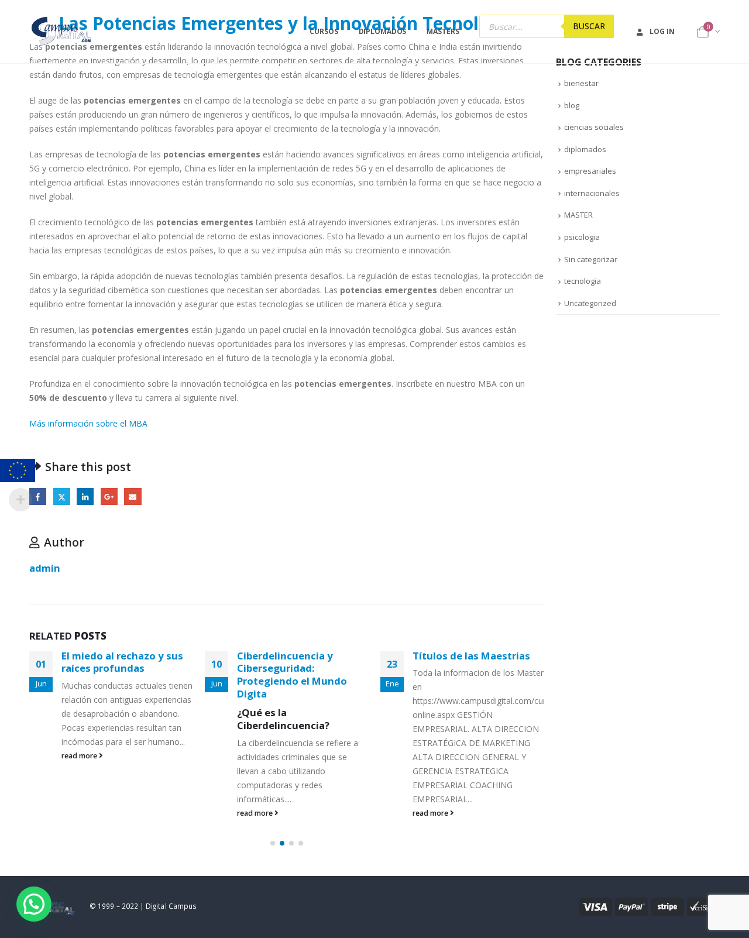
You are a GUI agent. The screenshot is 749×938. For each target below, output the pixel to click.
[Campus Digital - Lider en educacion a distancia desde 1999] (61, 32)
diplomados (585, 149)
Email (132, 496)
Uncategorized (590, 303)
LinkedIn (85, 496)
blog (571, 105)
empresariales (590, 171)
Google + (109, 496)
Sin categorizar (590, 259)
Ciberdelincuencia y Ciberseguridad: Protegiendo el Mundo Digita (292, 674)
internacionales (592, 193)
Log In (662, 31)
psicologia (582, 237)
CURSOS (324, 31)
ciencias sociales (594, 127)
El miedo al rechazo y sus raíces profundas (122, 662)
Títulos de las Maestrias (471, 655)
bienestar (581, 83)
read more (80, 756)
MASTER (578, 214)
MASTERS (443, 31)
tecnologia (582, 281)
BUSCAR (589, 26)
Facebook (37, 496)
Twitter (61, 496)
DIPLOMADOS (383, 31)
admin (44, 568)
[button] (272, 843)
